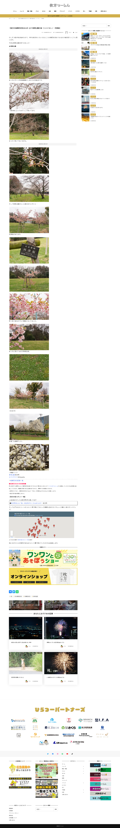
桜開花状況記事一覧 (16, 480)
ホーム (14, 11)
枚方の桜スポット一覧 (23, 540)
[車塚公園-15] (29, 426)
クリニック (62, 11)
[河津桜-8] (29, 336)
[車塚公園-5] (29, 160)
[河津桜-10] (29, 395)
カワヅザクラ (13, 477)
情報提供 (11, 808)
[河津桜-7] (29, 367)
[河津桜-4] (29, 278)
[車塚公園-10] (29, 95)
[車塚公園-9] (29, 188)
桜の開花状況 (18, 596)
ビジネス (78, 11)
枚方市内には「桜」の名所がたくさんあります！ (27, 503)
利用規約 (11, 810)
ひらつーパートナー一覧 (14, 775)
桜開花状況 (27, 596)
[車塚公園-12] (29, 65)
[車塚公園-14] (29, 126)
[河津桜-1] (29, 250)
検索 (109, 25)
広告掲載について (13, 817)
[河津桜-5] (29, 306)
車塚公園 (12, 475)
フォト (76, 32)
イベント (70, 11)
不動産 (90, 11)
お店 (50, 11)
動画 (55, 11)
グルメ (37, 11)
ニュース (22, 11)
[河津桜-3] (29, 219)
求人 (84, 11)
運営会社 (11, 815)
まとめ (43, 11)
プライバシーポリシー (14, 813)
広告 (96, 11)
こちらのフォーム (53, 486)
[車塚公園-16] (29, 457)
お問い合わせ (104, 11)
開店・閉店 (29, 11)
